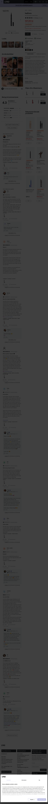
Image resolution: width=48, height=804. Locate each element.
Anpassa (31, 799)
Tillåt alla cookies (41, 799)
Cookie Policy (25, 795)
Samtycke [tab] (9, 780)
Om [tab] (39, 780)
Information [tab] (24, 780)
